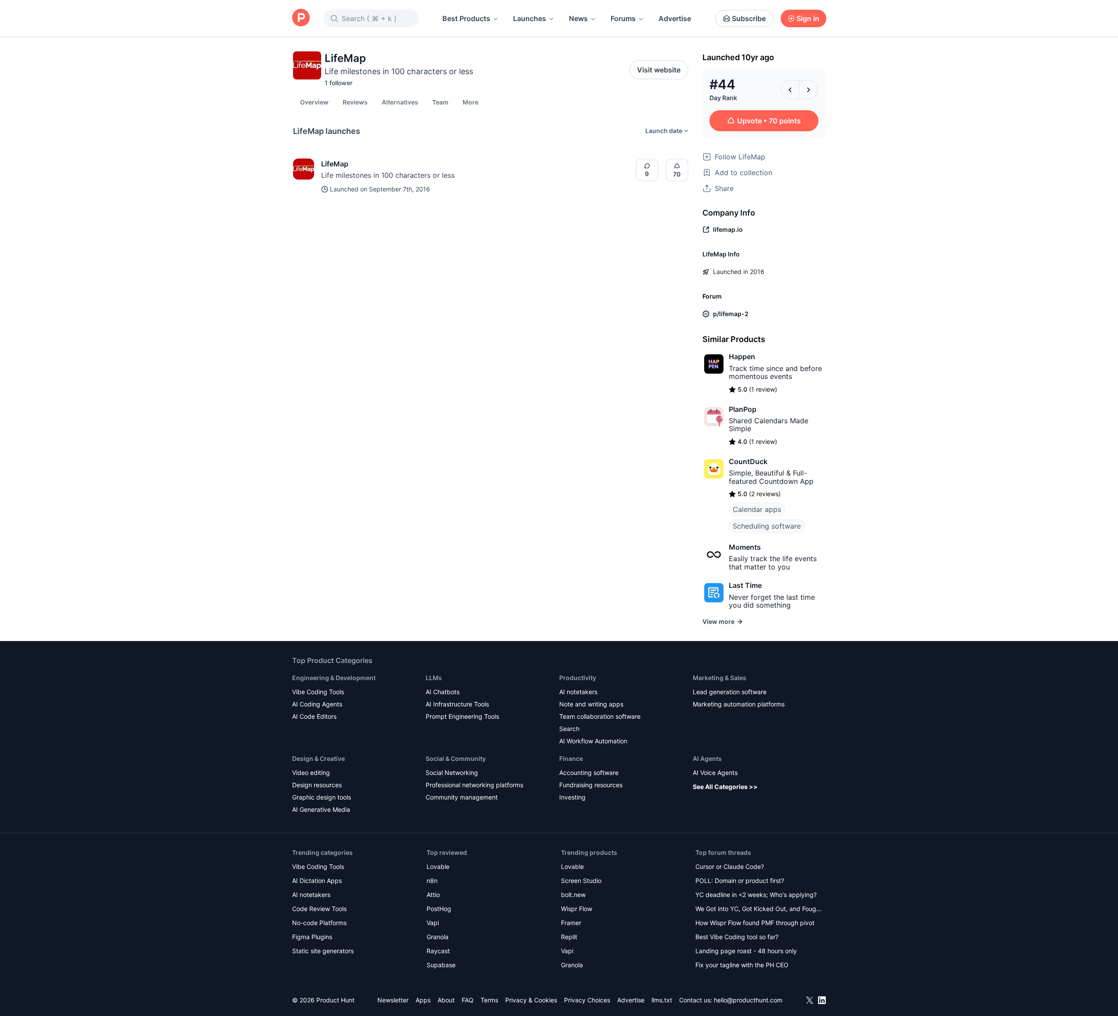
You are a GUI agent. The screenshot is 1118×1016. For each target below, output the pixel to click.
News (578, 18)
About (446, 1000)
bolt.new (573, 894)
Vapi (433, 922)
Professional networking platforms (474, 785)
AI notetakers (578, 691)
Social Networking (452, 772)
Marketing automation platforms (739, 704)
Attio (433, 894)
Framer (571, 922)
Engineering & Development (334, 677)
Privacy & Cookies (531, 1000)
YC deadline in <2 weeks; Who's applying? (756, 894)
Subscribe (749, 18)
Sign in (807, 18)
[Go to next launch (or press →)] (809, 89)
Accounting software (589, 772)
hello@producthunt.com (748, 1000)
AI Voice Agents (715, 772)
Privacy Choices (587, 1000)
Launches (529, 18)
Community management (462, 797)
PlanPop (742, 409)
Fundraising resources (590, 785)
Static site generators (323, 951)
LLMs (434, 677)
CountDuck (748, 461)
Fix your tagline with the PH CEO (742, 965)
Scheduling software (767, 526)
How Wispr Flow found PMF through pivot (754, 922)
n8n (432, 880)
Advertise (674, 18)
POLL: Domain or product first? (739, 880)
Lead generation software (730, 691)
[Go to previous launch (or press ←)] (790, 89)
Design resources (317, 785)
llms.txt (661, 1000)
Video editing (311, 772)
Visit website (658, 69)
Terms (489, 1000)
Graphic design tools (321, 797)
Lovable (438, 866)
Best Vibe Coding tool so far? (736, 936)
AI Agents (707, 758)
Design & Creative (318, 758)
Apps (423, 1000)
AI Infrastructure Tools (457, 704)
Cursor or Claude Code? (729, 866)
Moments (745, 547)
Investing (572, 797)
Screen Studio (581, 880)
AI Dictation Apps (317, 880)
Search (569, 728)
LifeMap (334, 163)
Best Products (466, 18)
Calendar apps (757, 509)
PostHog (439, 908)
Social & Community (456, 758)
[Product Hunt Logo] (301, 18)
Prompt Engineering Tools (462, 716)
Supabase (441, 965)
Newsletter (393, 1000)
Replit (569, 936)
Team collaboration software (599, 716)
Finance (571, 758)
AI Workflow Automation (593, 741)
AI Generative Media (321, 809)
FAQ (468, 1000)
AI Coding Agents (317, 704)
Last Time (745, 585)
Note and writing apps (591, 704)
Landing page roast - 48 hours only (746, 951)
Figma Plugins (312, 936)
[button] (470, 101)
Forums (623, 18)
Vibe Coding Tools (318, 691)
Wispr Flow (576, 908)
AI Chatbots (443, 691)
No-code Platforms (319, 922)
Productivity (577, 677)
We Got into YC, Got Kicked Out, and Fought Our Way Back (758, 909)
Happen (742, 356)
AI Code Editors (314, 716)
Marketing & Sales (719, 677)
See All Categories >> (725, 786)
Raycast (438, 951)
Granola (438, 936)
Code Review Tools (319, 908)
